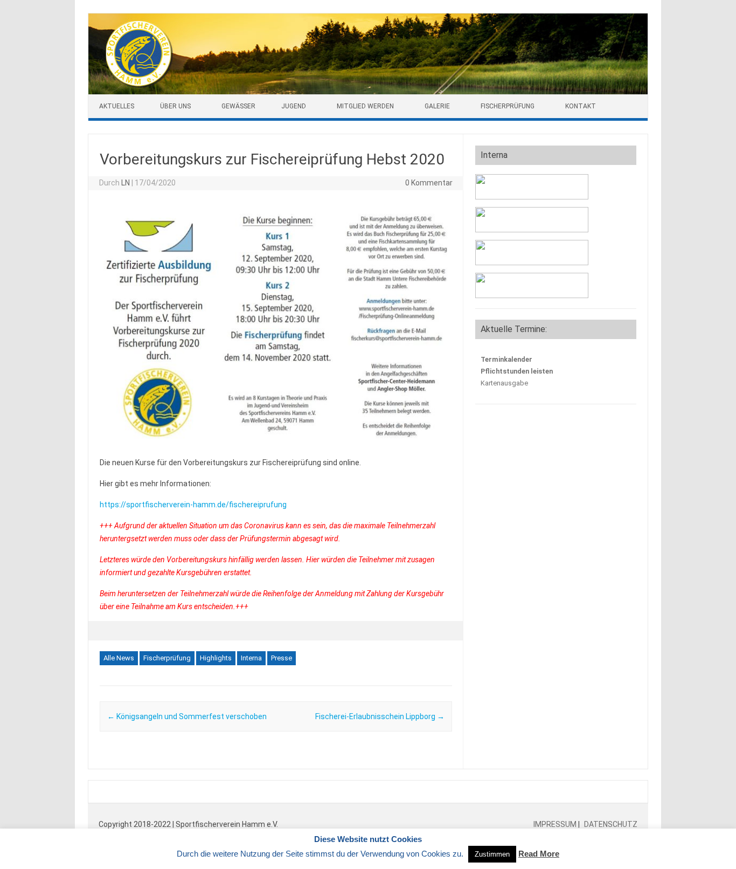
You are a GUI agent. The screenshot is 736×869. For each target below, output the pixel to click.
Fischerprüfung (507, 106)
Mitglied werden (365, 106)
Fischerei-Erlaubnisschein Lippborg (380, 716)
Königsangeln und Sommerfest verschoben (187, 716)
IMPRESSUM (555, 824)
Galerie (437, 106)
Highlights (216, 658)
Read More (538, 854)
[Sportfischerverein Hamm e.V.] (368, 91)
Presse (281, 658)
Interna (251, 658)
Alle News (118, 658)
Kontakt (580, 106)
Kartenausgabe (504, 383)
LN (125, 182)
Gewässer (238, 106)
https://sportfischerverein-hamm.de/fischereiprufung (193, 504)
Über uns (175, 106)
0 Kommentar (429, 182)
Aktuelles (116, 106)
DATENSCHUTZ (609, 824)
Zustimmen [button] (492, 854)
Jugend (293, 106)
